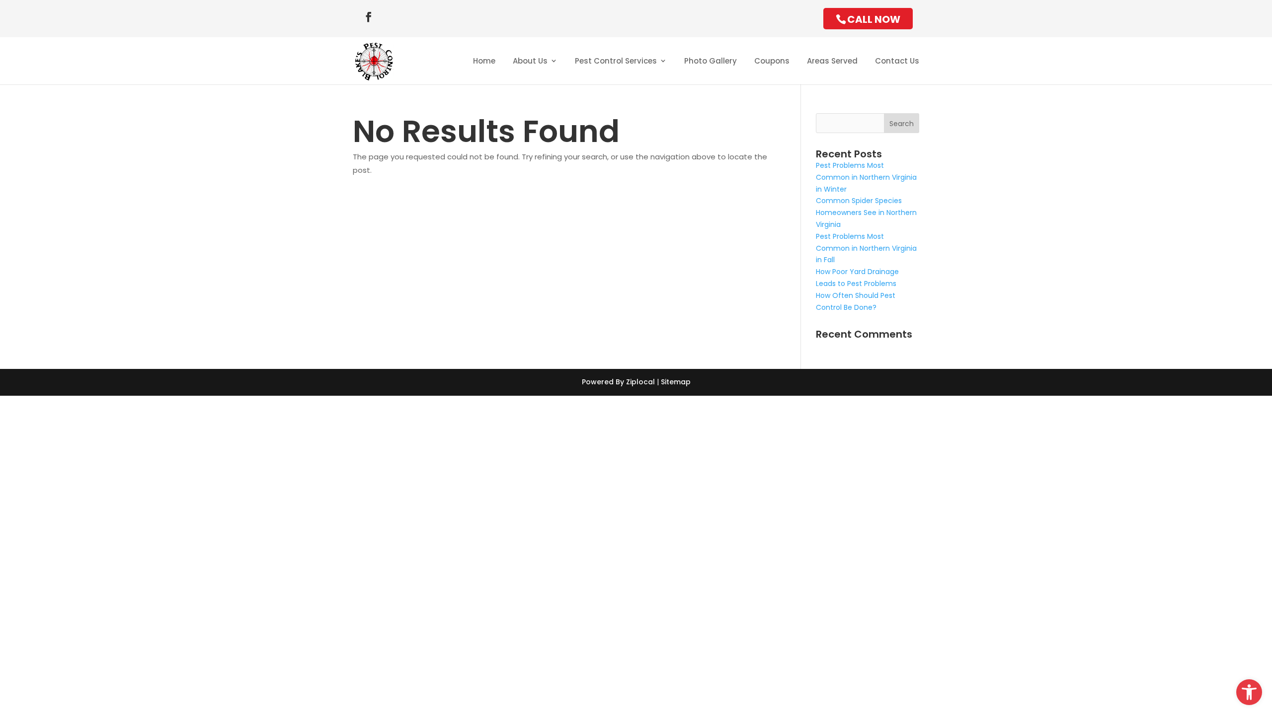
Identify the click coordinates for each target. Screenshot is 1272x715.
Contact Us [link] (897, 61)
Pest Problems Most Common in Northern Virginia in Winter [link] (866, 177)
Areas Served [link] (832, 61)
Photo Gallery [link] (710, 61)
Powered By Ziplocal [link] (618, 382)
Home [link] (484, 61)
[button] (369, 17)
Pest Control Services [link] (616, 61)
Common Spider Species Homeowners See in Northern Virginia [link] (866, 212)
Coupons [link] (772, 61)
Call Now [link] (873, 19)
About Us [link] (530, 61)
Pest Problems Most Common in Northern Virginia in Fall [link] (866, 248)
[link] (1249, 692)
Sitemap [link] (676, 382)
